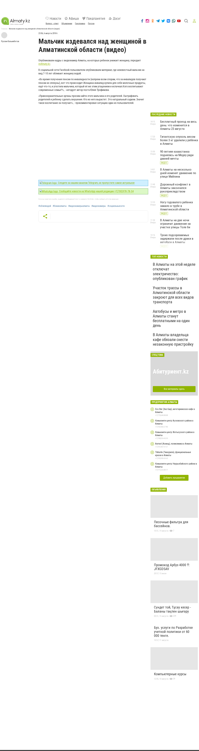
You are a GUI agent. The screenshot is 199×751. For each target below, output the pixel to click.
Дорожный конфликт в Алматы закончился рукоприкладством (175, 188)
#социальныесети (116, 206)
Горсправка (80, 23)
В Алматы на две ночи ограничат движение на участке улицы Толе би (175, 223)
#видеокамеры (98, 206)
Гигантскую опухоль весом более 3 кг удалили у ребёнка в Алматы (179, 140)
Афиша (74, 18)
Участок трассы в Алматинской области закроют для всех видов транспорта (173, 294)
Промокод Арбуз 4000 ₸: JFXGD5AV (172, 567)
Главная (4, 29)
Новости (55, 18)
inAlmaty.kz (44, 63)
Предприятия (95, 18)
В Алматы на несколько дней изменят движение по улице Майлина (178, 173)
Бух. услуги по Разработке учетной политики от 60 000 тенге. (173, 632)
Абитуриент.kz (171, 371)
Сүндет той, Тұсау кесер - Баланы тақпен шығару (172, 609)
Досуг (117, 18)
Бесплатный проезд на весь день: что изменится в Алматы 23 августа (178, 125)
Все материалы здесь (174, 389)
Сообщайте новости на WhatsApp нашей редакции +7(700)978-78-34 (96, 191)
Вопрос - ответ (52, 23)
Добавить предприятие (174, 477)
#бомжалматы (60, 206)
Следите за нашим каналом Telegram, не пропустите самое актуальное (96, 182)
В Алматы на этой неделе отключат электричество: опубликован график (174, 271)
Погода (91, 23)
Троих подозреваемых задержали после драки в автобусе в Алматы (176, 238)
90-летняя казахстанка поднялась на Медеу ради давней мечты (176, 155)
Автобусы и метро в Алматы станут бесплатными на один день (171, 318)
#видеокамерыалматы (79, 206)
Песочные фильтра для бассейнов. (171, 524)
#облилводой (44, 206)
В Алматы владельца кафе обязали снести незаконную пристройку (173, 339)
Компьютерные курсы (170, 674)
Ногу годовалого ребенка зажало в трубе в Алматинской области (176, 205)
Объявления (66, 23)
